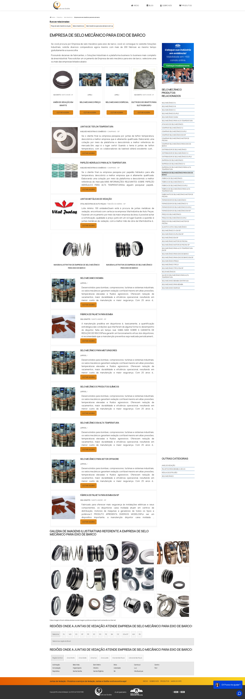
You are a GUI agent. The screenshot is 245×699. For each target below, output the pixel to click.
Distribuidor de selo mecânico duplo (177, 157)
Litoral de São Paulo (135, 658)
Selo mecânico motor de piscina (174, 241)
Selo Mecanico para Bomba (172, 284)
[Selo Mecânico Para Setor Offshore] (63, 481)
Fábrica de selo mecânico (172, 178)
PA (140, 634)
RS (100, 634)
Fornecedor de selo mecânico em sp (176, 211)
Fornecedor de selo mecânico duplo (176, 207)
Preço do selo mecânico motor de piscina (175, 222)
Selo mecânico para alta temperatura (177, 121)
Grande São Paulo (118, 658)
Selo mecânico (168, 476)
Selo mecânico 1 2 (168, 110)
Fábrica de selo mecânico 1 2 (173, 182)
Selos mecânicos (78, 26)
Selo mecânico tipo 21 (170, 264)
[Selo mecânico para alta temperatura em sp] (173, 605)
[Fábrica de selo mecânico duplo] (103, 579)
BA (112, 634)
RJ (64, 634)
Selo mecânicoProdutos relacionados (172, 93)
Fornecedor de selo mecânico (174, 200)
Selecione (55, 634)
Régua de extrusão (169, 472)
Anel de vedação (168, 465)
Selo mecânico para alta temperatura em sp (177, 249)
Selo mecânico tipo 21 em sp (172, 268)
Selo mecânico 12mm (170, 117)
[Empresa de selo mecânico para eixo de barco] (76, 249)
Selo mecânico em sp (170, 238)
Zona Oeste (82, 658)
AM (133, 634)
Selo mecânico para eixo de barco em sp (99, 26)
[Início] (61, 5)
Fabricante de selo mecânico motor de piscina (177, 195)
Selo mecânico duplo (170, 113)
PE (106, 634)
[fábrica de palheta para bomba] (63, 336)
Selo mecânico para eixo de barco (175, 254)
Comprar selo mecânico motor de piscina (175, 139)
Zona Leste (104, 658)
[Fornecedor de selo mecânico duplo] (173, 552)
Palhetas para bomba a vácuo (173, 469)
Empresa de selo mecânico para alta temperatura (176, 168)
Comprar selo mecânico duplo (174, 131)
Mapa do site (176, 681)
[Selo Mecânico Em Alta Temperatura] (63, 445)
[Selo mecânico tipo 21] (67, 552)
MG (70, 634)
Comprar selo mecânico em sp (174, 135)
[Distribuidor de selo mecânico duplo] (67, 605)
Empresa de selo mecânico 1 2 (173, 164)
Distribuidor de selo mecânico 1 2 (175, 153)
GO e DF (125, 634)
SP (82, 634)
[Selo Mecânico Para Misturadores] (63, 372)
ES (76, 634)
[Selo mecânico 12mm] (103, 605)
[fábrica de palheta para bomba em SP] (63, 517)
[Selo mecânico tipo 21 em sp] (138, 552)
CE (118, 634)
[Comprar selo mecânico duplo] (138, 605)
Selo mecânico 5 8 (169, 106)
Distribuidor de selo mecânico (174, 149)
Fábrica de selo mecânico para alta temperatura (176, 190)
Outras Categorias (175, 458)
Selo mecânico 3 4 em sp (171, 230)
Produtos (187, 5)
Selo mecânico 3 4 (169, 103)
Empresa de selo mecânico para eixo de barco (177, 174)
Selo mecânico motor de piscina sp (175, 245)
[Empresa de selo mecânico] (67, 579)
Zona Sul (93, 658)
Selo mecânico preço (170, 261)
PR (88, 634)
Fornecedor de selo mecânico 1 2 (175, 204)
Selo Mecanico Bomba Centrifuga (175, 281)
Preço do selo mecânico (171, 214)
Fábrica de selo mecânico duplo (174, 185)
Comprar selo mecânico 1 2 (172, 128)
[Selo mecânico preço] (103, 552)
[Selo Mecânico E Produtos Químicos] (63, 409)
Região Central (57, 658)
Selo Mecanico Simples (171, 288)
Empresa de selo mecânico (172, 160)
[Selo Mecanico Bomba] (63, 300)
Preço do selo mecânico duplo (61, 26)
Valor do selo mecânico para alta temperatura (175, 276)
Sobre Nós (167, 5)
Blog (151, 5)
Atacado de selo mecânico (172, 124)
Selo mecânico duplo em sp (172, 234)
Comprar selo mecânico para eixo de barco (176, 145)
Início (136, 5)
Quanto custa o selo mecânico (174, 227)
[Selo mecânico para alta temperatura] (138, 579)
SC (94, 634)
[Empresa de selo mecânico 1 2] (173, 579)
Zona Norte (71, 658)
